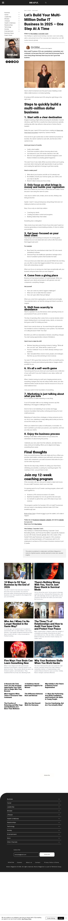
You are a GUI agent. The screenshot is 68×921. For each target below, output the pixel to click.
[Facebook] (9, 62)
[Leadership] (19, 17)
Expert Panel (8, 35)
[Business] (19, 13)
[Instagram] (7, 62)
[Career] (19, 15)
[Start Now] (19, 591)
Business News (9, 33)
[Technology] (19, 27)
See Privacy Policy (26, 919)
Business (7, 12)
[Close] (66, 918)
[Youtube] (15, 62)
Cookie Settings (51, 918)
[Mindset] (19, 19)
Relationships (8, 25)
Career (6, 14)
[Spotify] (17, 62)
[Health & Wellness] (19, 23)
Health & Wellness (10, 23)
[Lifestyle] (19, 21)
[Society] (19, 29)
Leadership (7, 16)
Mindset (6, 19)
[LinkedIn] (12, 62)
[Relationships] (19, 25)
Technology (7, 27)
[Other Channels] (59, 763)
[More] (59, 759)
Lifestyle (7, 21)
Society (6, 29)
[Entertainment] (19, 31)
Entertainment (8, 31)
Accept (61, 918)
